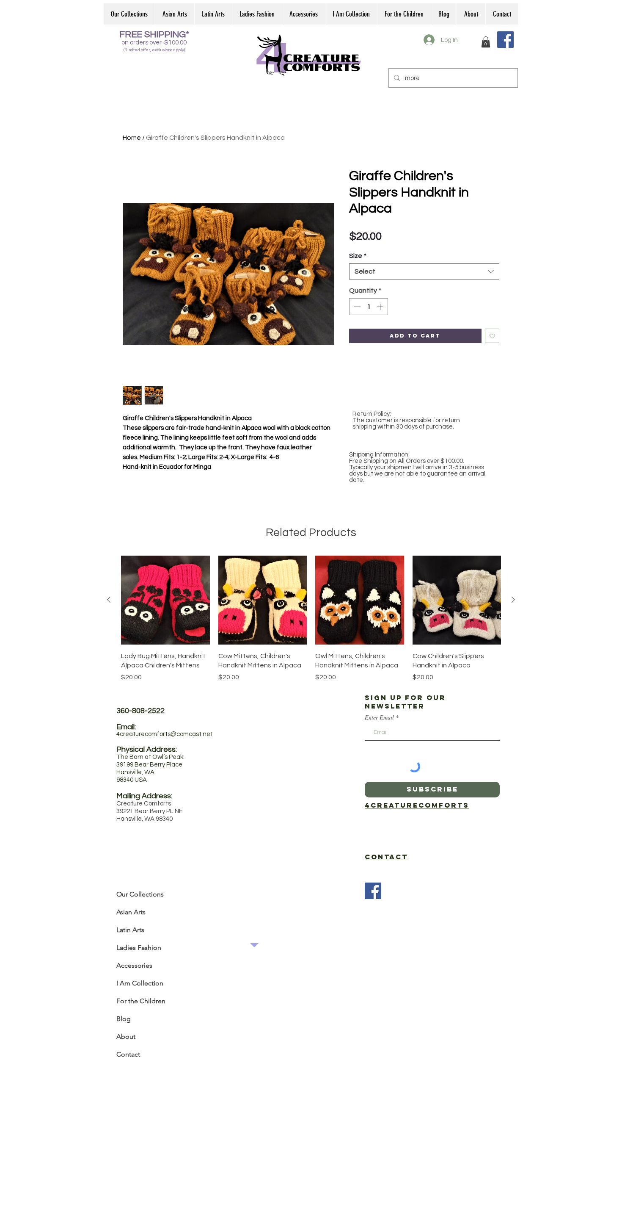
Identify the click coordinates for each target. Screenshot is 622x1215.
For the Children (140, 1001)
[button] (485, 41)
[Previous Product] (109, 600)
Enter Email (379, 717)
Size (357, 255)
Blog (123, 1019)
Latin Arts (130, 930)
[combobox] (424, 271)
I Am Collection (139, 983)
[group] (311, 618)
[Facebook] (505, 39)
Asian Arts (131, 912)
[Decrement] (356, 307)
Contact (128, 1054)
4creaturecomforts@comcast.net (164, 734)
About (125, 1036)
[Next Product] (513, 600)
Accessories (134, 965)
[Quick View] (165, 600)
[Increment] (381, 307)
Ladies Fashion (138, 948)
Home (132, 137)
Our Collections (140, 894)
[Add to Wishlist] (492, 336)
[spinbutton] (368, 307)
